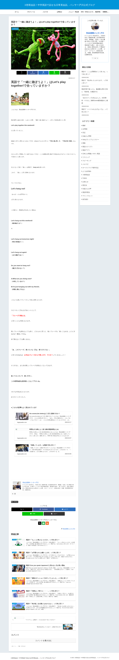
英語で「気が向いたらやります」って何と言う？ (95, 82)
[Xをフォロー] (39, 523)
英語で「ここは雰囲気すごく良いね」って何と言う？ (95, 73)
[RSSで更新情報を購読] (47, 523)
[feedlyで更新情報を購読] (43, 523)
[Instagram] (15, 494)
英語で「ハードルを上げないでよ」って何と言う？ (95, 110)
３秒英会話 (15, 501)
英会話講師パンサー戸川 (95, 33)
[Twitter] (12, 494)
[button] (65, 73)
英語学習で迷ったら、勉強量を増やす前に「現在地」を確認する (95, 90)
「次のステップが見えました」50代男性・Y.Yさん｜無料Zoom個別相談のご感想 (95, 100)
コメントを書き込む (43, 641)
